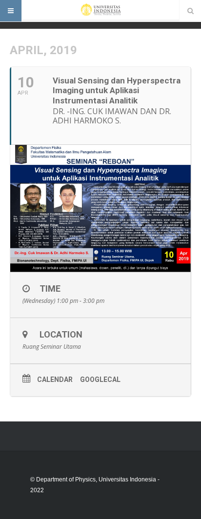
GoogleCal (100, 379)
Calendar (55, 379)
